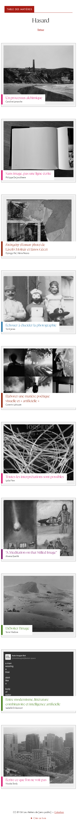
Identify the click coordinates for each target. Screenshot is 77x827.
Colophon (59, 812)
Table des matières (19, 9)
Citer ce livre (39, 818)
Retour (41, 29)
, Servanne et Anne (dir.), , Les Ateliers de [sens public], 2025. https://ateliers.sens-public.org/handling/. (39, 818)
